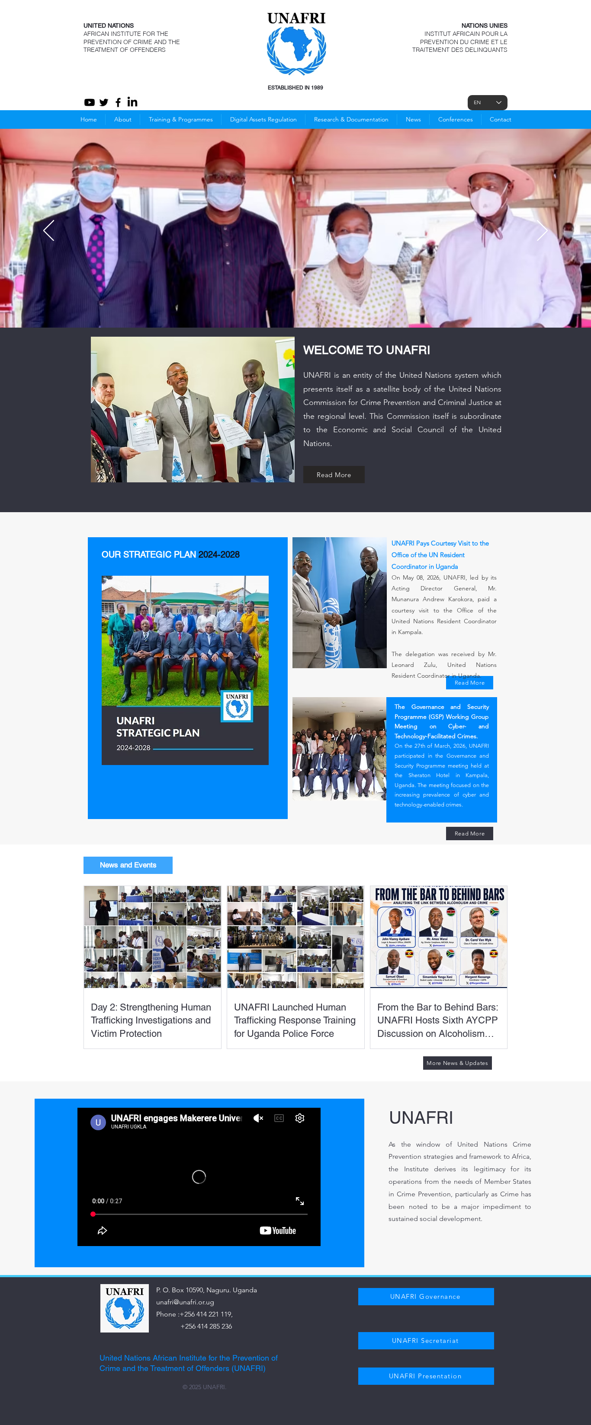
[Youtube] (90, 102)
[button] (455, 119)
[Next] (542, 231)
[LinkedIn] (132, 102)
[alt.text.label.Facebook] (118, 102)
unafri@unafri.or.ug (185, 1302)
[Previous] (48, 231)
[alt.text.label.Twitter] (104, 102)
